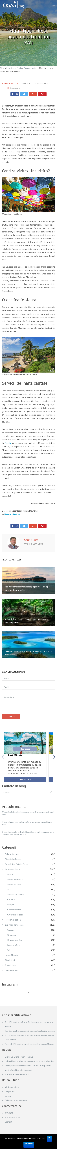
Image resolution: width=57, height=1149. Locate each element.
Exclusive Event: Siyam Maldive (19, 1056)
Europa (10, 904)
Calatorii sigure (12, 854)
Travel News (10, 965)
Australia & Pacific (15, 894)
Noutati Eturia (11, 955)
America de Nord (15, 879)
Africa (10, 874)
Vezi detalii (29, 1143)
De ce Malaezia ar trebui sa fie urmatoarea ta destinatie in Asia (28, 823)
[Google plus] (33, 94)
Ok (49, 1137)
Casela (8, 443)
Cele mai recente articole (16, 1100)
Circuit (10, 930)
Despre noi (9, 1091)
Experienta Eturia (14, 68)
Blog (2, 68)
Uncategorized (11, 970)
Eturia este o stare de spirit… (17, 1074)
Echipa (8, 1096)
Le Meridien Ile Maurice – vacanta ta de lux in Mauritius (29, 1061)
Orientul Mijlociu (15, 914)
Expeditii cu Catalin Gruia (16, 864)
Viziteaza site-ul (12, 1087)
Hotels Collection (13, 919)
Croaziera (11, 935)
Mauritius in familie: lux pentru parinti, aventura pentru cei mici (28, 813)
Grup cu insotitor (15, 940)
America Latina (14, 884)
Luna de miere (13, 945)
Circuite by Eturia (13, 859)
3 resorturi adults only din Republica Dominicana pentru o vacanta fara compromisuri (28, 833)
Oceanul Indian (30, 68)
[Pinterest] (42, 94)
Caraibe (11, 899)
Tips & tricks (10, 960)
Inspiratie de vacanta (14, 924)
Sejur (9, 950)
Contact (8, 1121)
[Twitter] (24, 94)
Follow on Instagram (30, 997)
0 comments (15, 88)
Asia (9, 889)
